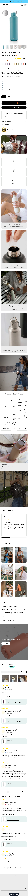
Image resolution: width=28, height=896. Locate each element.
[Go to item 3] (21, 678)
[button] (18, 58)
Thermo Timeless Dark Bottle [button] (13, 742)
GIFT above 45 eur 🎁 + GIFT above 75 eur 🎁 (14, 1)
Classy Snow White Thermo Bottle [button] (14, 785)
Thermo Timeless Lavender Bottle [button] (14, 721)
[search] (19, 4)
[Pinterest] (12, 875)
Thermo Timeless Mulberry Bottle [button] (14, 702)
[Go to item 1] (5, 678)
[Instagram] (15, 875)
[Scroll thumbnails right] (25, 678)
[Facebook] (9, 875)
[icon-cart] (22, 4)
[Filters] (21, 672)
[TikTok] (18, 875)
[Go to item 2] (13, 678)
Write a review (10, 672)
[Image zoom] (14, 25)
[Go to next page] (23, 792)
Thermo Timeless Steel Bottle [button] (13, 820)
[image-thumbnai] (3, 47)
